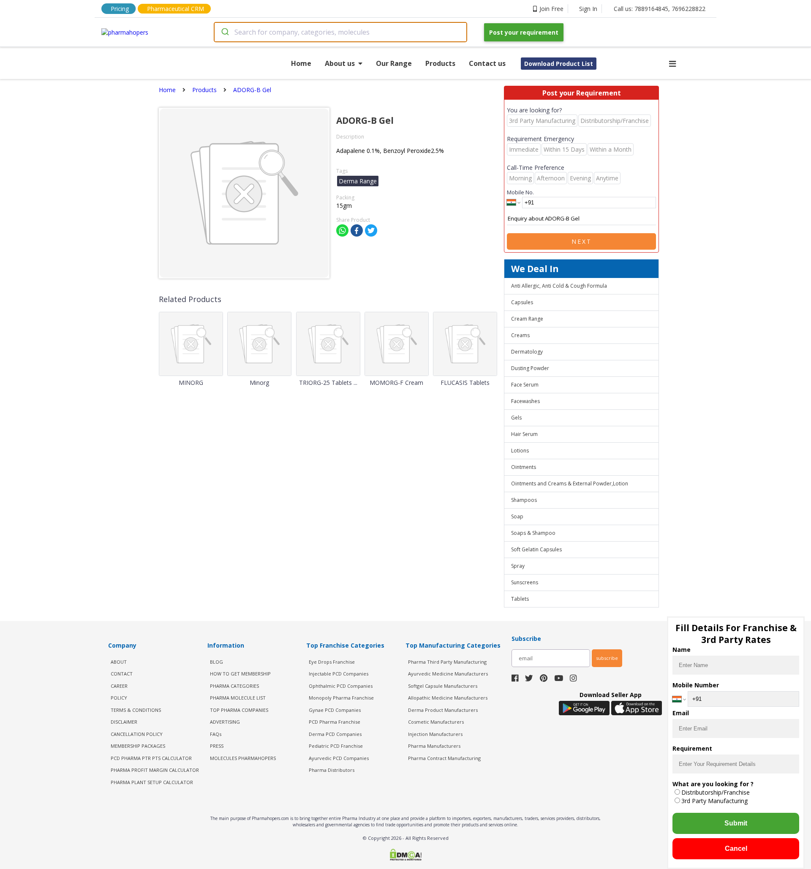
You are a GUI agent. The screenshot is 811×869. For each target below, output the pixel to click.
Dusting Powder (530, 368)
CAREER (119, 686)
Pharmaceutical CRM (175, 9)
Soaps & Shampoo (533, 533)
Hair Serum (524, 434)
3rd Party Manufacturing (714, 801)
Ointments (523, 467)
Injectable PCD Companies (338, 673)
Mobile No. (520, 192)
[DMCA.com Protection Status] (405, 855)
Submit (735, 823)
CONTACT (122, 673)
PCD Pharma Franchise (334, 722)
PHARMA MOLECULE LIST (238, 698)
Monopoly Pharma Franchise (341, 698)
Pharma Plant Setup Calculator (152, 782)
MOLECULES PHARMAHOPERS (243, 758)
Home (301, 63)
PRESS (216, 746)
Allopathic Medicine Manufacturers (447, 698)
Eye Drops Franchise (332, 662)
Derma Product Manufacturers (443, 710)
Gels (516, 417)
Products (440, 63)
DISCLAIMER (124, 722)
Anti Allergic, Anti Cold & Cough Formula (559, 285)
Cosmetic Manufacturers (436, 722)
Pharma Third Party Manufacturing (447, 662)
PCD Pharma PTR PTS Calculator (151, 758)
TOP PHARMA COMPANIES (239, 710)
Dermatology (527, 351)
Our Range (394, 63)
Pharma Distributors (331, 770)
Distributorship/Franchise (715, 792)
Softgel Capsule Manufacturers (442, 686)
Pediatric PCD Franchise (336, 746)
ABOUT (119, 662)
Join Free (551, 9)
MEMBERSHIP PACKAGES (138, 746)
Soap (517, 516)
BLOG (216, 662)
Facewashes (525, 401)
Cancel (736, 848)
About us (340, 63)
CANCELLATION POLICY (137, 734)
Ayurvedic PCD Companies (339, 758)
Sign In (588, 9)
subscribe (607, 658)
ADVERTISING (225, 722)
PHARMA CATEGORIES (234, 686)
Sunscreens (524, 582)
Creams (520, 335)
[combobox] (340, 32)
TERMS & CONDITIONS (136, 710)
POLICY (119, 698)
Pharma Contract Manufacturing (444, 758)
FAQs (215, 734)
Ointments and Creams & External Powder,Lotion (569, 483)
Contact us (487, 63)
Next (582, 241)
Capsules (522, 302)
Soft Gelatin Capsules (536, 549)
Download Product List (558, 64)
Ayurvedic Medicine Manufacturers (448, 673)
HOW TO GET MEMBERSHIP (240, 673)
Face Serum (525, 384)
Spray (518, 565)
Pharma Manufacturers (434, 746)
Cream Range (527, 318)
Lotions (520, 450)
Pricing (120, 9)
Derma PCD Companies (335, 734)
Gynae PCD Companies (335, 710)
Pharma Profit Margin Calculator (155, 770)
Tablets (520, 598)
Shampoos (524, 500)
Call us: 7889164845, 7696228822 (659, 9)
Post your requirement (523, 32)
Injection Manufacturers (435, 734)
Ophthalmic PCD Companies (341, 686)
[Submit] (224, 32)
